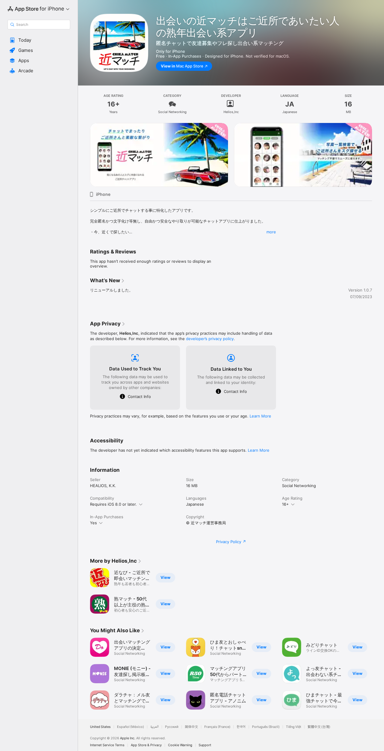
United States (100, 727)
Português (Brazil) (266, 727)
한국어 (241, 727)
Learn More (260, 416)
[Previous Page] (84, 154)
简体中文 (191, 727)
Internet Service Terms (107, 745)
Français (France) (217, 727)
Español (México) (130, 727)
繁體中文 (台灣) (319, 727)
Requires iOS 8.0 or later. (113, 504)
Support (205, 745)
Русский (171, 727)
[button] (39, 40)
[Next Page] (378, 154)
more (271, 231)
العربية (154, 727)
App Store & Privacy (146, 745)
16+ (285, 504)
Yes (93, 522)
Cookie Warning (180, 745)
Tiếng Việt (293, 727)
